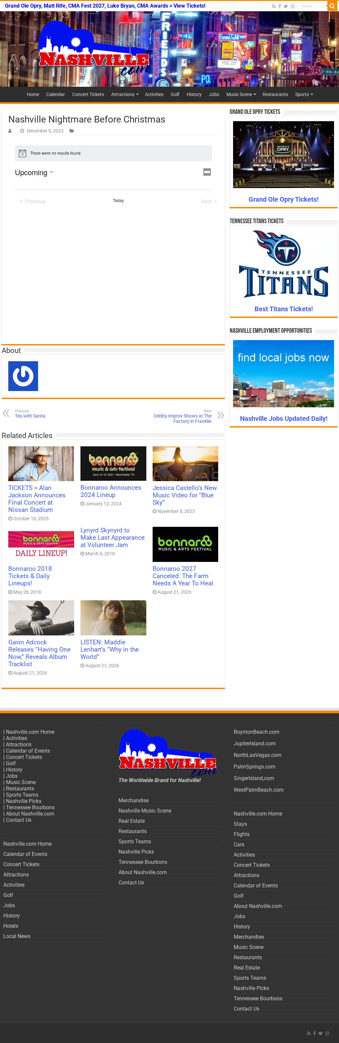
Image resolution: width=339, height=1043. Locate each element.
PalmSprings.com (254, 767)
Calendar (55, 94)
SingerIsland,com (254, 778)
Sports (302, 94)
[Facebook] (280, 6)
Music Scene (239, 94)
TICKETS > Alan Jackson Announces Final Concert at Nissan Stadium (37, 499)
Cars (239, 844)
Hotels (10, 926)
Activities (154, 94)
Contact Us (18, 820)
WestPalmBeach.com (259, 790)
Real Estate (132, 821)
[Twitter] (286, 6)
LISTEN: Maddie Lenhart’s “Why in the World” (109, 650)
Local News (16, 936)
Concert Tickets (88, 94)
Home (33, 94)
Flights (242, 834)
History (194, 94)
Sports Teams (22, 795)
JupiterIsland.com (255, 743)
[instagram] (292, 6)
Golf (175, 94)
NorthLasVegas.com (257, 755)
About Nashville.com (30, 814)
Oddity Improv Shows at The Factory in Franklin (183, 416)
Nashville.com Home (30, 732)
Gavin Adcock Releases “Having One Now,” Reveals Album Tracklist (39, 653)
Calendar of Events (28, 751)
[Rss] (273, 6)
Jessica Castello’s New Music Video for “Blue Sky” (185, 495)
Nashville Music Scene (145, 811)
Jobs (214, 94)
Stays (240, 824)
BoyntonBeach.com (256, 732)
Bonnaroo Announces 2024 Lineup (110, 491)
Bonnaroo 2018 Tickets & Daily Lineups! (30, 576)
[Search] (332, 6)
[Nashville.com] (169, 49)
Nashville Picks (23, 801)
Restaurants (275, 94)
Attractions (122, 94)
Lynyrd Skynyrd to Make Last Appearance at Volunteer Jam (112, 538)
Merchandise (134, 800)
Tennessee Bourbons (30, 807)
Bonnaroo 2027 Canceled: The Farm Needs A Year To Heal (183, 576)
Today (118, 200)
